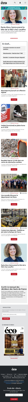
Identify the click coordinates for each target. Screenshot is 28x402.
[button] (3, 18)
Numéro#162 (14, 358)
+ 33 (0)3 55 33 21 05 (21, 376)
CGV (15, 374)
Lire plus (14, 99)
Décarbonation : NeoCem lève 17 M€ (13, 53)
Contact (3, 374)
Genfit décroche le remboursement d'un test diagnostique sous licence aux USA (14, 62)
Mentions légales (22, 374)
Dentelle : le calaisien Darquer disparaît (14, 57)
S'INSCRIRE (6, 318)
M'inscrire (9, 374)
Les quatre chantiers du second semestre (11, 48)
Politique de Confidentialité (10, 381)
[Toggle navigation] (25, 3)
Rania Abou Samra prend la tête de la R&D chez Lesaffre (13, 28)
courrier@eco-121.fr (7, 376)
